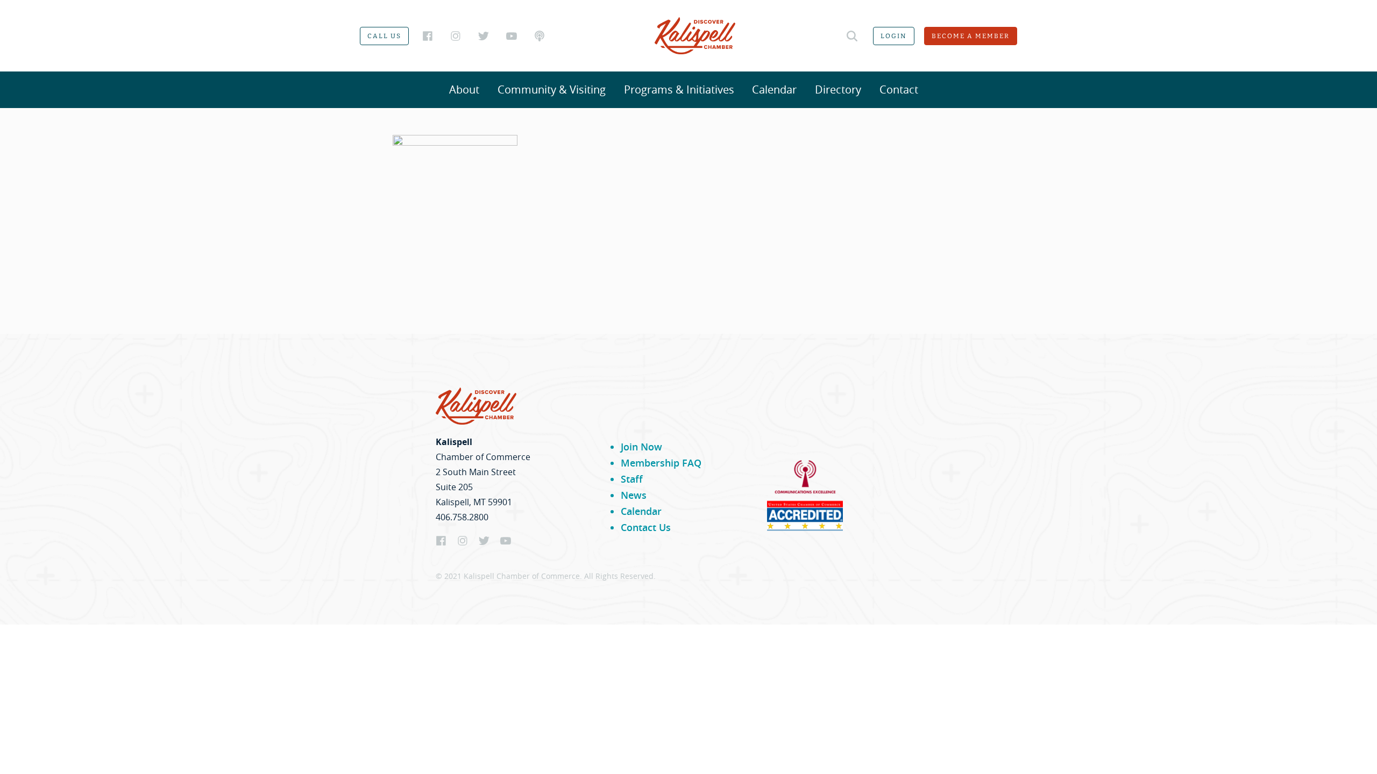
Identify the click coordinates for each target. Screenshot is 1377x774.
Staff (632, 478)
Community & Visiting (552, 89)
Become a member (971, 36)
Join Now (641, 446)
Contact (898, 89)
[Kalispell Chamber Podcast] (539, 36)
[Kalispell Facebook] (427, 36)
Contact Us (646, 527)
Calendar (774, 89)
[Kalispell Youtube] (511, 36)
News (634, 495)
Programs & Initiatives (679, 89)
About (464, 89)
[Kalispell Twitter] (483, 36)
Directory (838, 89)
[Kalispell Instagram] (455, 36)
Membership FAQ (661, 462)
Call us (384, 36)
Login (894, 36)
